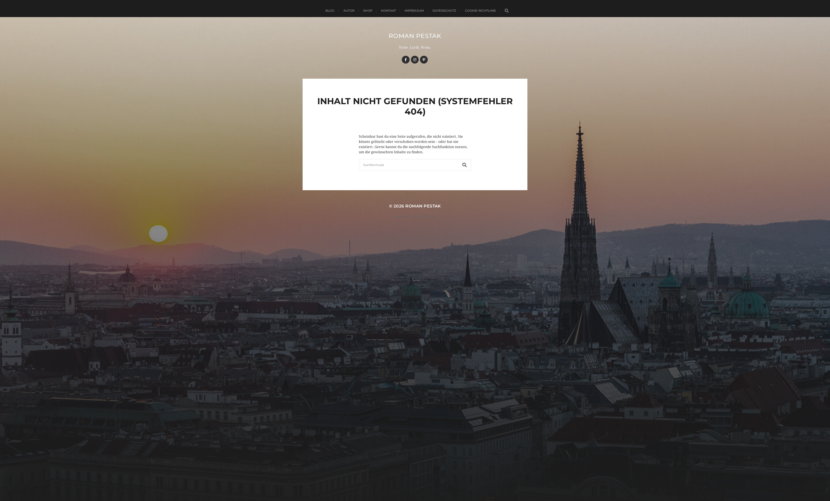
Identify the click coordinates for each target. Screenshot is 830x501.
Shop (367, 11)
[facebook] (406, 60)
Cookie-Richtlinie (480, 11)
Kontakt (388, 11)
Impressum (414, 11)
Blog (330, 11)
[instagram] (415, 60)
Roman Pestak (415, 36)
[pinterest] (424, 60)
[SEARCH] (506, 11)
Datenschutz (444, 11)
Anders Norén (424, 216)
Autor (349, 11)
